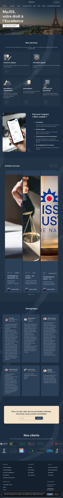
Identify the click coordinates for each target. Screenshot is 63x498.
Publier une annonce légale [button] (10, 25)
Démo (34, 6)
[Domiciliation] (26, 102)
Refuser (56, 494)
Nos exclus (50, 475)
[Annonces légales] (6, 71)
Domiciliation (27, 88)
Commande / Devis (27, 6)
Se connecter (56, 2)
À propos (30, 467)
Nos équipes (31, 472)
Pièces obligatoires (52, 470)
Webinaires (50, 472)
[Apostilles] (6, 102)
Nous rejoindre (31, 475)
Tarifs (38, 6)
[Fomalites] (36, 71)
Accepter (50, 494)
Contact (43, 6)
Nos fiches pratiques (53, 467)
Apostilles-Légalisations (8, 472)
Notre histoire (31, 470)
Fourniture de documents (47, 89)
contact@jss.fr (50, 488)
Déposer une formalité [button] (27, 25)
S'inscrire (39, 418)
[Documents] (46, 102)
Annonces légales (10, 63)
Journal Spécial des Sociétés (53, 6)
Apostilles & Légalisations (8, 89)
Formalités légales (39, 63)
